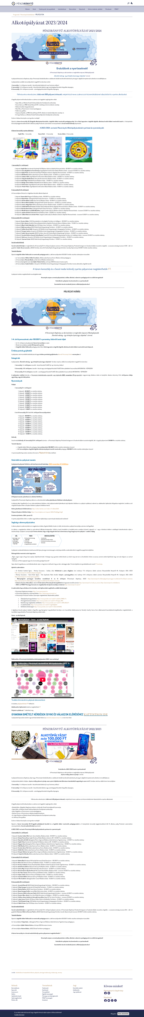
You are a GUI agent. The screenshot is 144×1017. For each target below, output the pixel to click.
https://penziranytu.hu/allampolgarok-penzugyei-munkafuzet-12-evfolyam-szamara (37, 581)
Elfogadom (113, 1014)
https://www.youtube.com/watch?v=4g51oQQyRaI (44, 605)
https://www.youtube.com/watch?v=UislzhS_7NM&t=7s (51, 599)
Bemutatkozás (15, 988)
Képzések (82, 9)
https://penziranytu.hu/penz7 (72, 585)
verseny (60, 972)
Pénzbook (108, 9)
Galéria (13, 994)
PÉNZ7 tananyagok (47, 998)
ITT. (109, 268)
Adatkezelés (76, 990)
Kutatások (45, 1000)
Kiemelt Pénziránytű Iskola (65, 354)
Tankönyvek (45, 988)
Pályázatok (40, 14)
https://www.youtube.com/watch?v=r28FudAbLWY (55, 603)
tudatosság (54, 972)
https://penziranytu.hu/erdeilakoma (110, 583)
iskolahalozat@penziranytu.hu (54, 717)
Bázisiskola (72, 9)
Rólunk (28, 9)
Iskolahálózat (62, 9)
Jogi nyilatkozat (77, 992)
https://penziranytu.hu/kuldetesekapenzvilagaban (28, 573)
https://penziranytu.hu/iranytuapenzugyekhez (27, 577)
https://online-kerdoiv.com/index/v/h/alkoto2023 (45, 509)
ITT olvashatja (98, 564)
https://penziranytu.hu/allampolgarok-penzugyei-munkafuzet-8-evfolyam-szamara (110, 579)
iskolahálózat (19, 972)
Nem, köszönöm (123, 1013)
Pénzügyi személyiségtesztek (50, 996)
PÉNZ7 (117, 9)
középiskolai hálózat (28, 972)
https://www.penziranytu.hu (40, 591)
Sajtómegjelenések (17, 998)
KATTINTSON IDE (96, 714)
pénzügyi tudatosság (45, 972)
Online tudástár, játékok (95, 9)
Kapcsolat (14, 990)
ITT (40, 707)
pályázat (36, 972)
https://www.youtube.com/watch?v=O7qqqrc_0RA (49, 601)
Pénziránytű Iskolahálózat (27, 14)
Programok (16, 14)
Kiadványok (45, 990)
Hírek (34, 9)
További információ (19, 1015)
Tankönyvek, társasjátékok (47, 9)
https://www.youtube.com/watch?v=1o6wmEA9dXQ (48, 607)
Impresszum (15, 992)
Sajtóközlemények (16, 996)
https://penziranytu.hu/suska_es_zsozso (89, 583)
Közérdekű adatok (77, 988)
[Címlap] (22, 3)
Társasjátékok (46, 992)
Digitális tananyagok (47, 994)
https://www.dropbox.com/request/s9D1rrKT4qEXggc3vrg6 (47, 512)
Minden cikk (15, 1000)
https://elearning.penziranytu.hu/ (48, 593)
